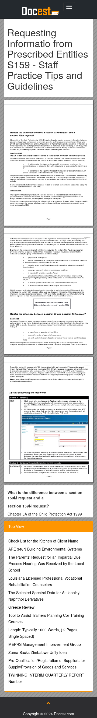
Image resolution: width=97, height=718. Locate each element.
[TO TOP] (48, 703)
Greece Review (21, 607)
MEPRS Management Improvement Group (44, 644)
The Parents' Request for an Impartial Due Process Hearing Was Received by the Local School (46, 563)
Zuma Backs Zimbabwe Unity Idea (37, 652)
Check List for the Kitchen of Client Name (43, 541)
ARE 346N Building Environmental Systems (45, 549)
